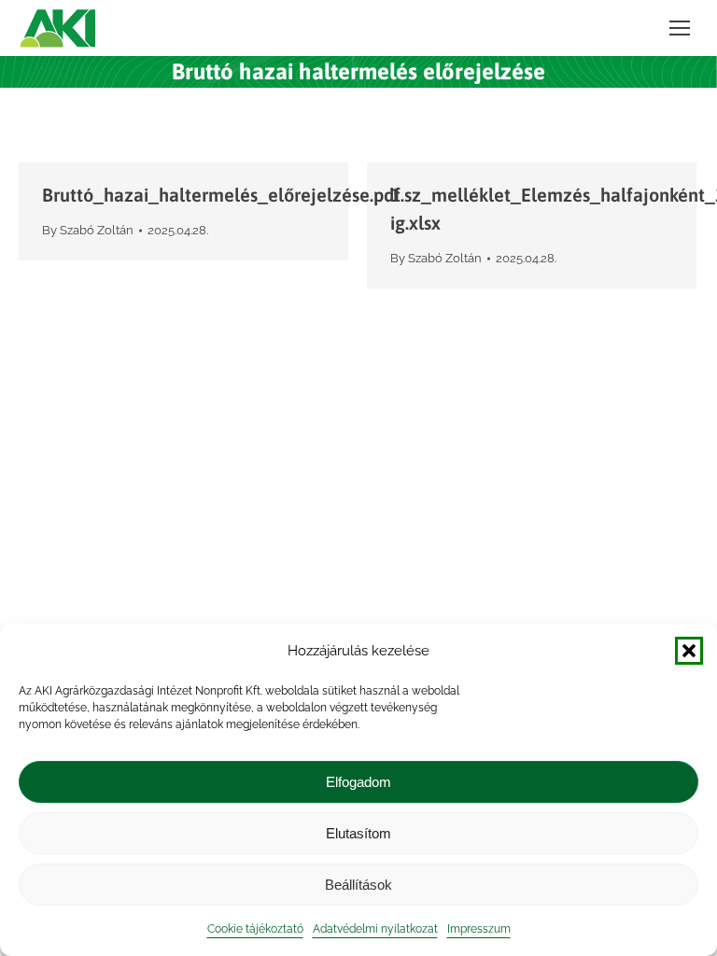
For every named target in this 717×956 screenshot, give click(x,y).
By (88, 230)
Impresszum (479, 928)
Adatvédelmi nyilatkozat (375, 928)
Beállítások (358, 885)
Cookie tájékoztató (255, 928)
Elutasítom (358, 833)
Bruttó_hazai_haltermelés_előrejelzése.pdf (221, 194)
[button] (689, 650)
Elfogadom (358, 782)
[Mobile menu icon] (679, 28)
